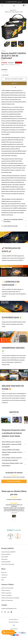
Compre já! (14, 83)
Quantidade (4, 69)
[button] (14, 481)
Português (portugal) (13, 622)
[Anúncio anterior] (2, 2)
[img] (14, 497)
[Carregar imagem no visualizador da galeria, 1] (7, 44)
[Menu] (2, 5)
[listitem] (14, 2)
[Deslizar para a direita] (25, 44)
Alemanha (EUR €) (13, 619)
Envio (2, 64)
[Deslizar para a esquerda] (3, 44)
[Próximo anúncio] (26, 2)
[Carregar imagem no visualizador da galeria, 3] (21, 44)
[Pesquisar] (26, 5)
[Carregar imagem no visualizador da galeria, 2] (14, 44)
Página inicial (13, 10)
